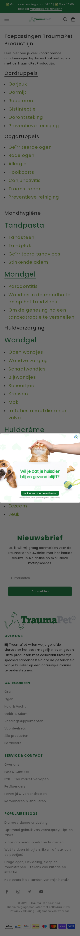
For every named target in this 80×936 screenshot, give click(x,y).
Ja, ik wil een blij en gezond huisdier (40, 493)
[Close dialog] (76, 437)
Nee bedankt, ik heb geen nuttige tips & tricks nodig (40, 498)
